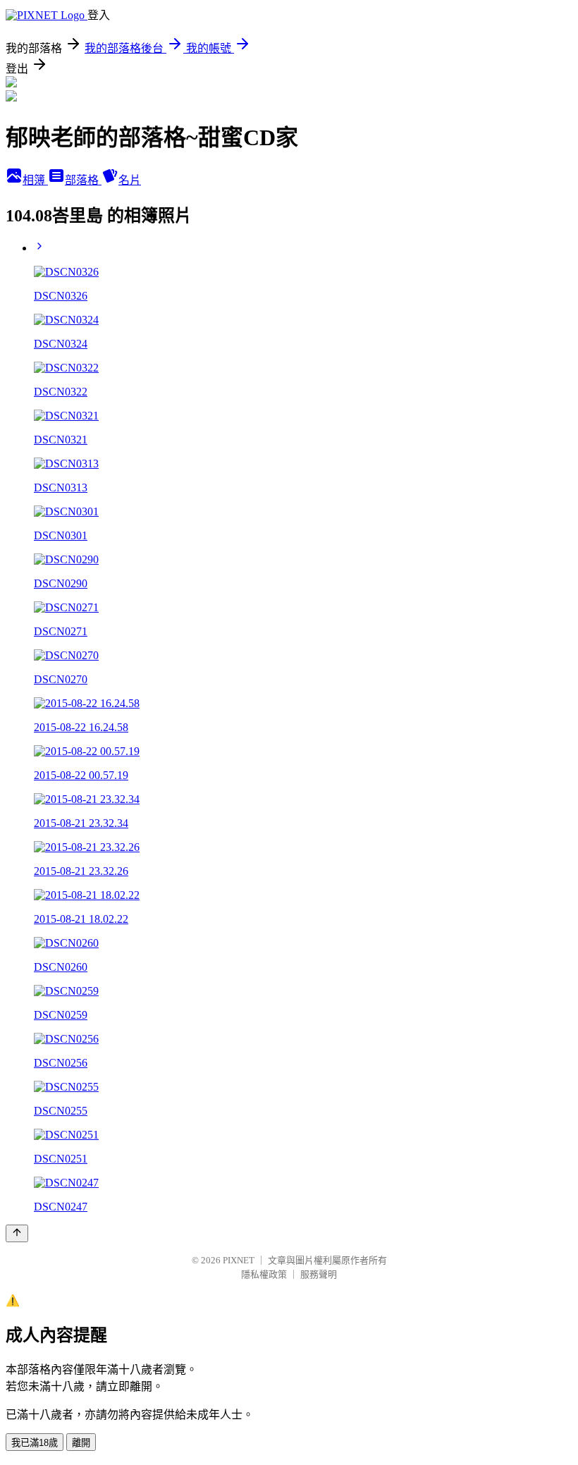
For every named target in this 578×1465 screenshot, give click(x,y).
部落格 (83, 180)
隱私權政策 (264, 1274)
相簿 (35, 180)
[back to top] (17, 1233)
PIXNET (238, 1260)
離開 (81, 1443)
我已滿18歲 (34, 1443)
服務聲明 (318, 1274)
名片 (129, 180)
